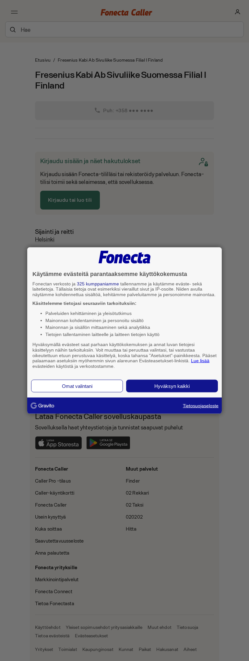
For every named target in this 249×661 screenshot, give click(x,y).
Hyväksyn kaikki (172, 386)
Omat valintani (77, 386)
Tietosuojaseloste (201, 405)
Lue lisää (200, 360)
